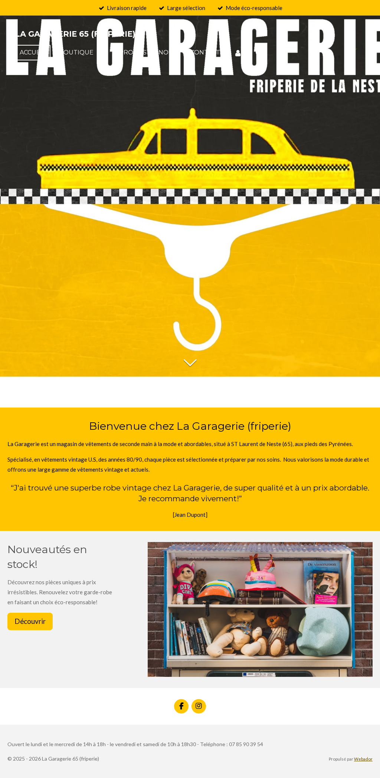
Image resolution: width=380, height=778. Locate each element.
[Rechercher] (259, 53)
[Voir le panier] (281, 53)
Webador (363, 758)
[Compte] (237, 53)
